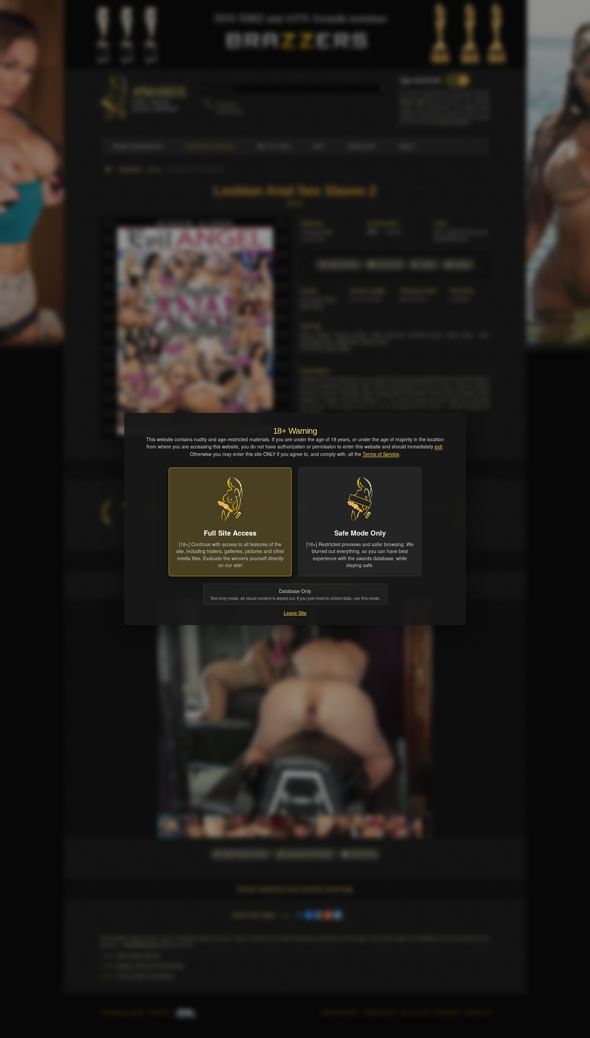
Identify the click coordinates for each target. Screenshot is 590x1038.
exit (438, 446)
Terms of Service (381, 453)
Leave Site (295, 612)
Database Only (295, 594)
